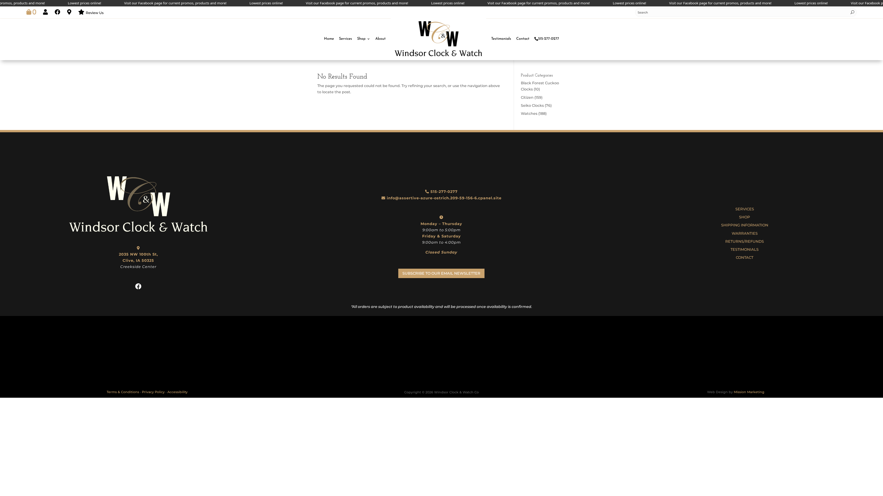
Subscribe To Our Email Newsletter (441, 273)
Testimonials (501, 39)
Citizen (527, 97)
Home (329, 39)
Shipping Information (744, 225)
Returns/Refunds (744, 241)
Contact (522, 39)
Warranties (745, 233)
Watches (529, 113)
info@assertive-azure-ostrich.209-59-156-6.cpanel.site (444, 198)
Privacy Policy (153, 392)
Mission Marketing (749, 392)
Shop (361, 39)
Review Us (95, 13)
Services (345, 39)
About (380, 39)
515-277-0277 (548, 39)
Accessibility (177, 392)
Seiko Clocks (532, 105)
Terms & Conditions (123, 392)
